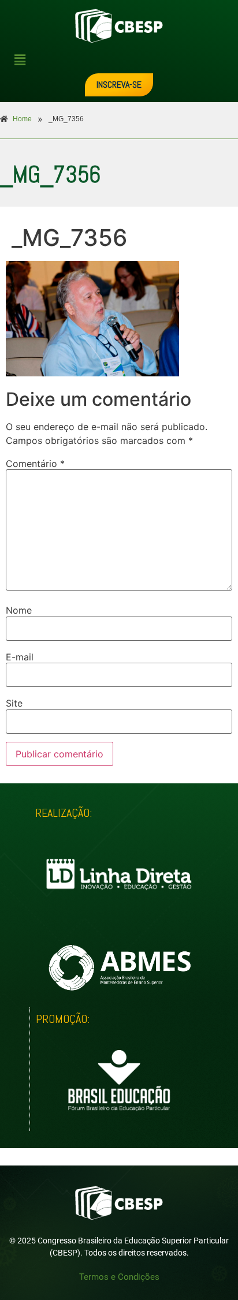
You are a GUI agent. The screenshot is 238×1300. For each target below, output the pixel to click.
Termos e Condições (119, 1277)
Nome (19, 610)
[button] (124, 59)
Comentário (35, 463)
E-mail (20, 657)
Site (14, 703)
